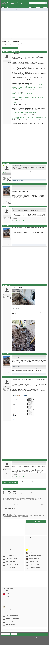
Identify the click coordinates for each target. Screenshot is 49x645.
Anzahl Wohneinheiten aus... (12, 546)
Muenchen (9, 180)
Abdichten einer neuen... (11, 593)
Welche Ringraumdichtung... (12, 615)
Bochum (9, 203)
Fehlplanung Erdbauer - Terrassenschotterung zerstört (14, 497)
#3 (46, 183)
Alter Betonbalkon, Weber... (11, 624)
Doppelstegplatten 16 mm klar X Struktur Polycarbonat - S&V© (24, 93)
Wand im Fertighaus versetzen (12, 564)
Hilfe (19, 637)
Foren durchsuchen (5, 9)
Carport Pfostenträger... (11, 567)
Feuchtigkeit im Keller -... (11, 599)
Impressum (27, 637)
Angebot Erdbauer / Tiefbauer (9, 508)
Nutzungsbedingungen (33, 637)
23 (10, 63)
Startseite (16, 637)
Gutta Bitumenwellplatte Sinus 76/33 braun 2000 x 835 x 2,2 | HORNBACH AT (27, 97)
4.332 (10, 241)
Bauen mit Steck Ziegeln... (34, 542)
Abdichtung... (9, 609)
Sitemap (22, 637)
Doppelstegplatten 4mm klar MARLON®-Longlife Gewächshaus (24, 89)
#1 (46, 51)
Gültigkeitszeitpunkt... (33, 552)
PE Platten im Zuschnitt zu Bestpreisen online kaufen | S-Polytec (25, 111)
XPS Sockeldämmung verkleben (12, 618)
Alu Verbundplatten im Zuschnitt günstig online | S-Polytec (24, 112)
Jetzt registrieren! (36, 521)
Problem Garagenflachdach (11, 542)
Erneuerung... (9, 549)
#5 (46, 225)
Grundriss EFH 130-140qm (34, 558)
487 (10, 472)
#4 (46, 206)
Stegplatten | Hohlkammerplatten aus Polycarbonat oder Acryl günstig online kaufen (29, 84)
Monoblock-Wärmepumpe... (11, 561)
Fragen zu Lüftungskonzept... (12, 558)
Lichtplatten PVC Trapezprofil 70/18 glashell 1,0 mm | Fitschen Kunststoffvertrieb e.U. (29, 86)
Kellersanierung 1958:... (11, 606)
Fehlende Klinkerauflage (11, 555)
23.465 (10, 177)
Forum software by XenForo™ (11, 640)
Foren (3, 7)
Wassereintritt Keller (10, 621)
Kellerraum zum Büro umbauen (12, 590)
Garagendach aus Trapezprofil (12, 552)
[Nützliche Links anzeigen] (46, 39)
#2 (46, 163)
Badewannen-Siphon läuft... (35, 567)
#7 (46, 353)
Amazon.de (14, 101)
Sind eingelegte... (32, 539)
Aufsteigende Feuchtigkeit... (11, 612)
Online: (31, 7)
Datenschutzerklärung (42, 637)
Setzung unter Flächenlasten (12, 539)
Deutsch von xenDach (28, 640)
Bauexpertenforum (5, 634)
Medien (7, 7)
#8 (46, 377)
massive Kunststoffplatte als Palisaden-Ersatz (12, 514)
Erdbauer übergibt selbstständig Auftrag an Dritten (13, 502)
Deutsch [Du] (13, 634)
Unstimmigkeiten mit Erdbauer (9, 491)
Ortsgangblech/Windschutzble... (35, 564)
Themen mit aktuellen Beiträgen (15, 9)
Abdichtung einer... (10, 596)
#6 (46, 285)
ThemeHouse (10, 640)
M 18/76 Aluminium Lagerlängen (18, 106)
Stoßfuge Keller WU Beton (11, 602)
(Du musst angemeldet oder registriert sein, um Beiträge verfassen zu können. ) (33, 481)
